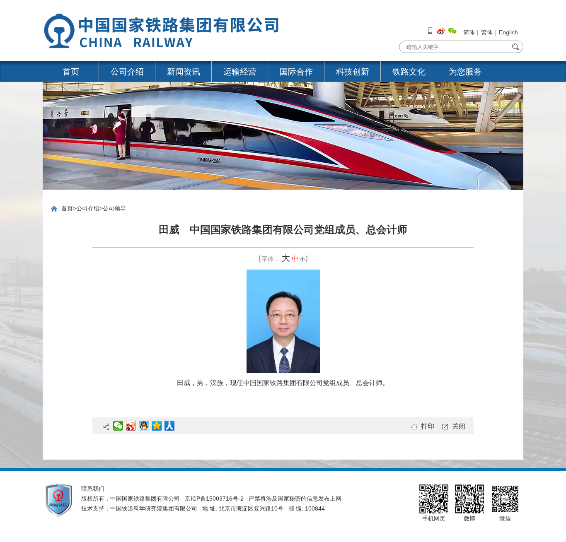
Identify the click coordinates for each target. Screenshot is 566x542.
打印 (427, 426)
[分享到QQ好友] (144, 426)
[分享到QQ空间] (157, 426)
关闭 (458, 426)
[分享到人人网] (169, 426)
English (508, 32)
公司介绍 (127, 71)
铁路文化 (409, 71)
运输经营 (239, 71)
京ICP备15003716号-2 (214, 498)
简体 (469, 32)
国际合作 (296, 71)
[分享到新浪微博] (131, 426)
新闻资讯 (183, 71)
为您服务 (465, 71)
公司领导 (114, 208)
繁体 (487, 32)
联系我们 (92, 488)
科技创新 (352, 71)
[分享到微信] (118, 426)
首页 (71, 71)
